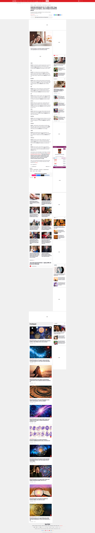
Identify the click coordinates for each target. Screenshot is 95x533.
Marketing (36, 528)
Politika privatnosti (56, 528)
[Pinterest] (45, 530)
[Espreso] (40, 527)
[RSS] (53, 530)
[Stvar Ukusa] (60, 527)
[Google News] (51, 530)
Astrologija (41, 169)
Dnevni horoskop (36, 169)
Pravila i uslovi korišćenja (43, 528)
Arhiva (59, 528)
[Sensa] (53, 527)
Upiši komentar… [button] (34, 266)
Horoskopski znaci (46, 169)
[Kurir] (34, 527)
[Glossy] (47, 527)
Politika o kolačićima (51, 528)
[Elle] (43, 527)
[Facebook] (42, 530)
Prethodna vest (34, 166)
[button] (51, 15)
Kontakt (47, 528)
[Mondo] (37, 527)
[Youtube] (49, 530)
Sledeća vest (47, 166)
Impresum (39, 528)
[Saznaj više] (64, 55)
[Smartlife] (50, 527)
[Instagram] (47, 530)
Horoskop (31, 169)
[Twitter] (44, 530)
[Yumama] (56, 527)
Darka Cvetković (33, 14)
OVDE (36, 162)
